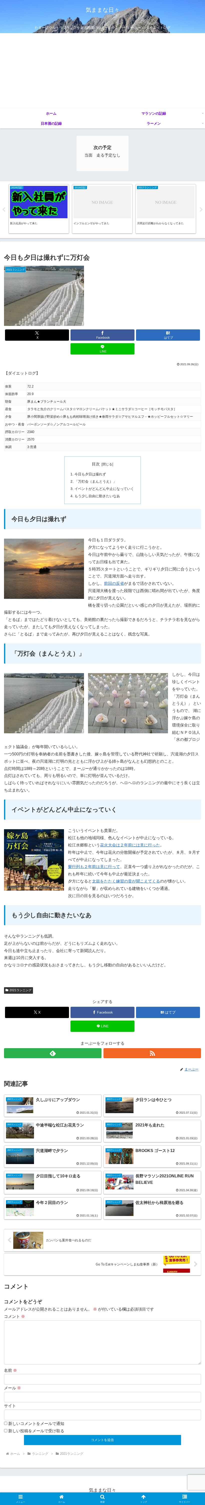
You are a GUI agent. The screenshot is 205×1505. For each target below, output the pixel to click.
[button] (189, 950)
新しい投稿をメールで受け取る (36, 1431)
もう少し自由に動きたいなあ (97, 496)
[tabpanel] (38, 209)
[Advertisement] (102, 71)
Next (201, 209)
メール (12, 1388)
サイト (10, 1406)
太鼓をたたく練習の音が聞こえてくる (126, 881)
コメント (14, 1316)
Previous (3, 209)
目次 (96, 464)
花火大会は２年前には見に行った (130, 845)
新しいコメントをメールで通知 (36, 1423)
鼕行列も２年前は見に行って (94, 867)
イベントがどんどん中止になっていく (104, 489)
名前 (10, 1370)
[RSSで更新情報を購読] (152, 1053)
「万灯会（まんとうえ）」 (95, 481)
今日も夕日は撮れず (90, 474)
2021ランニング (21, 990)
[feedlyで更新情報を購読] (53, 1053)
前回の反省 (114, 583)
